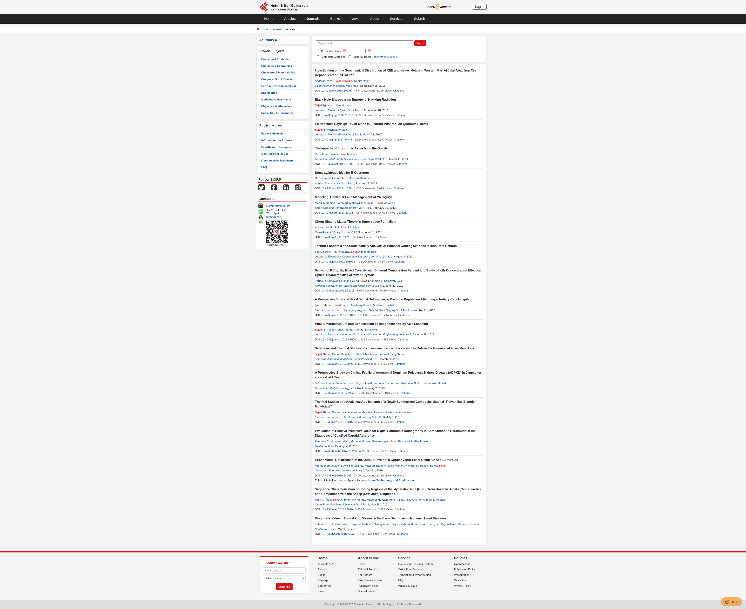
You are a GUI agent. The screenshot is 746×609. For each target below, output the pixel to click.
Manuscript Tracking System (415, 563)
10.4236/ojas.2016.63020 (337, 509)
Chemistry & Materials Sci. (278, 72)
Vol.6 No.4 (358, 470)
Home (269, 19)
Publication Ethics (465, 569)
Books (335, 19)
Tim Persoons (340, 251)
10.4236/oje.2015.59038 (336, 90)
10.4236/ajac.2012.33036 (337, 363)
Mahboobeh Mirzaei (327, 465)
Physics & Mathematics (276, 106)
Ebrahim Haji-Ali (349, 280)
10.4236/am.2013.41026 (336, 188)
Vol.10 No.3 (385, 256)
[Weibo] (298, 187)
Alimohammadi (363, 251)
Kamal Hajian (344, 105)
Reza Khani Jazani (326, 154)
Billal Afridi (371, 329)
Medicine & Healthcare (276, 99)
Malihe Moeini (419, 441)
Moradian (385, 202)
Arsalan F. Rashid (383, 305)
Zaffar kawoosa (345, 383)
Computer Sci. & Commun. (278, 79)
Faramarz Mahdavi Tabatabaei (355, 202)
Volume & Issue (407, 585)
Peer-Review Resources (277, 147)
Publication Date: (331, 51)
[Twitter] (261, 187)
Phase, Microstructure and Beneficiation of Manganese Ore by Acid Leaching (371, 323)
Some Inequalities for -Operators (342, 172)
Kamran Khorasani (417, 465)
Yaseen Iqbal (335, 329)
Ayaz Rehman (323, 305)
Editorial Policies (368, 569)
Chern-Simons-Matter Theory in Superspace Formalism (355, 221)
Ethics (361, 563)
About (374, 19)
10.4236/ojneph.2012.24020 (338, 392)
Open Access (462, 563)
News (355, 19)
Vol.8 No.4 (354, 134)
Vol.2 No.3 (378, 417)
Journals (313, 19)
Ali (320, 129)
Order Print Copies (409, 569)
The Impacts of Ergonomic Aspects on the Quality (351, 148)
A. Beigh (341, 499)
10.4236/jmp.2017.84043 (336, 139)
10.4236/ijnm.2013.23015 (337, 421)
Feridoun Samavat (326, 280)
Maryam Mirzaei (360, 441)
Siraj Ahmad (397, 354)
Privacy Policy (462, 585)
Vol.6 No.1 (405, 334)
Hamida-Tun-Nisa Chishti (356, 354)
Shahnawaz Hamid (434, 383)
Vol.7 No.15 (355, 110)
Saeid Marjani (395, 465)
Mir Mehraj (358, 499)
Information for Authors (276, 140)
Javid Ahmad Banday (354, 412)
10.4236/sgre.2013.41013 (337, 212)
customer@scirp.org (278, 205)
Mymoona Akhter (411, 383)
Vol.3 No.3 (372, 358)
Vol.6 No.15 (331, 446)
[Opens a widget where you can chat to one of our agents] (731, 602)
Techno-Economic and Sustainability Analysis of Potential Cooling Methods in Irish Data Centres (386, 246)
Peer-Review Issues (370, 580)
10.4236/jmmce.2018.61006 (338, 339)
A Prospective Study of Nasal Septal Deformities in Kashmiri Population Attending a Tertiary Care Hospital (392, 299)
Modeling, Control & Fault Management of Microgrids (353, 197)
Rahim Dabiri (362, 80)
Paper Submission (273, 133)
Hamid (341, 305)
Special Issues (367, 591)
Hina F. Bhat (396, 499)
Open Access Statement (277, 160)
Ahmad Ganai (327, 354)
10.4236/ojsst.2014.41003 (337, 163)
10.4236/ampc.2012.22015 (338, 290)
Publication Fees (368, 585)
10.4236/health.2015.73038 (338, 533)
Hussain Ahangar (355, 178)
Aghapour (324, 105)
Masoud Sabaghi (375, 465)
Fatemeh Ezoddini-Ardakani (332, 441)
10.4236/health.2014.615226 (339, 451)
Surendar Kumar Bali (386, 383)
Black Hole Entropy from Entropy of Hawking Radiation (355, 99)
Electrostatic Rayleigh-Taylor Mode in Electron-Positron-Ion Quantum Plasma (371, 124)
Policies (460, 558)
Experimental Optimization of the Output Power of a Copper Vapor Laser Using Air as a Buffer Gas (386, 460)
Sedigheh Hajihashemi (442, 524)
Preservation (462, 574)
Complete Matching (334, 56)
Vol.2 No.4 (357, 232)
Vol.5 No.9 (352, 85)
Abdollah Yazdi (324, 80)
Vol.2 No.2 (377, 285)
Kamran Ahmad (353, 329)
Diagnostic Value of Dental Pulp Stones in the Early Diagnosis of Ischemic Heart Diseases (380, 518)
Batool (438, 465)
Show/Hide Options (385, 56)
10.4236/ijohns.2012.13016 (338, 315)
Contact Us (324, 585)
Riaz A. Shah (414, 499)
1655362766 (273, 217)
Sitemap (323, 580)
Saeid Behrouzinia (352, 465)
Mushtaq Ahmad (337, 129)
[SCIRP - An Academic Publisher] (283, 6)
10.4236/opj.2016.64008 (336, 475)
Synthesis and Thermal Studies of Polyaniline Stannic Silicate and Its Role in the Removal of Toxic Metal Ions (394, 348)
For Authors (365, 574)
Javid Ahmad (381, 354)
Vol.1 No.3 (402, 310)
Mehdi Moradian (325, 202)
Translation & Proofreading (414, 574)
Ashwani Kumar (324, 383)
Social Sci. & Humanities (277, 112)
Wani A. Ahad (323, 499)
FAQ (264, 167)
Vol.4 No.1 (381, 159)
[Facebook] (274, 187)
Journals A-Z (325, 563)
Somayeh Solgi (393, 280)
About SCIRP (369, 558)
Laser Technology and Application (391, 480)
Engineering (269, 92)
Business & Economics (276, 65)
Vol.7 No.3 (330, 528)
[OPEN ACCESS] (439, 6)
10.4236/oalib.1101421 (335, 237)
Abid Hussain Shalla (380, 412)
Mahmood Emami (468, 524)
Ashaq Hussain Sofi (327, 227)
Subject (322, 569)
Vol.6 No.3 (362, 504)
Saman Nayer (380, 441)
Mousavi (348, 154)
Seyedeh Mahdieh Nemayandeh (370, 524)
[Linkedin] (286, 187)
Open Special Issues (274, 153)
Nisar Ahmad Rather (327, 178)
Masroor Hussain (377, 499)
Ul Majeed (350, 227)
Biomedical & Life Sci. (275, 59)
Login (479, 7)
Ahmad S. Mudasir (434, 499)
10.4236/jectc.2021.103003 (338, 261)
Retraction (460, 580)
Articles (290, 19)
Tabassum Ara (402, 412)
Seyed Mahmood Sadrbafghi (409, 524)
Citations (398, 90)
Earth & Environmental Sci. (279, 85)
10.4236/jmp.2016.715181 (337, 115)
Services (396, 19)
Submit (419, 19)
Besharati (400, 441)
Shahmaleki (371, 280)
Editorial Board (362, 56)
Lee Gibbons (323, 251)
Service (404, 558)
